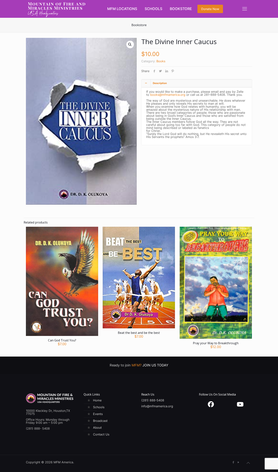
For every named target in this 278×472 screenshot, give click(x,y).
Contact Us (101, 434)
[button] (130, 44)
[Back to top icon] (248, 463)
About (97, 427)
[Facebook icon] (233, 462)
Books (160, 61)
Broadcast (100, 421)
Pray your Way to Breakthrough (215, 343)
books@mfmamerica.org (167, 95)
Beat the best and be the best (139, 333)
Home (97, 400)
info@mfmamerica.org (157, 406)
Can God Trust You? (62, 340)
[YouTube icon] (238, 462)
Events (98, 414)
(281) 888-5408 (152, 400)
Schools (98, 407)
